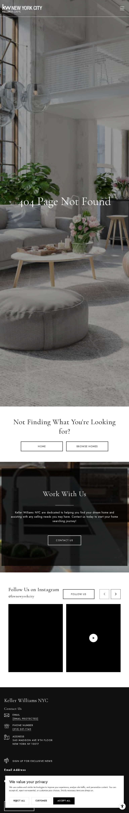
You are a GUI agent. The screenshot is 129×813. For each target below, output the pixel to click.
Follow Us (79, 594)
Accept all (63, 800)
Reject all (19, 800)
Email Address (15, 770)
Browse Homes (87, 446)
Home (42, 446)
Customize (41, 800)
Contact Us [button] (64, 540)
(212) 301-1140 (22, 729)
